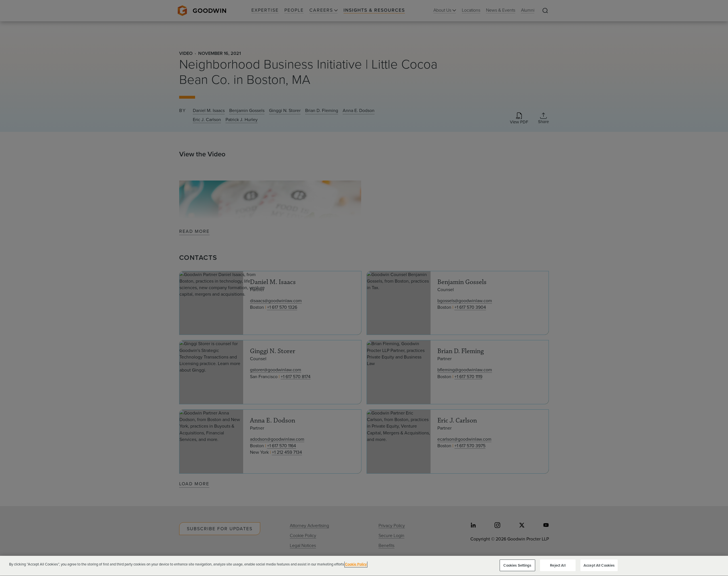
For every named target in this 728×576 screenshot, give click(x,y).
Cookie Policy (356, 564)
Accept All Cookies (599, 565)
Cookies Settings (517, 565)
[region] (364, 566)
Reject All (557, 565)
